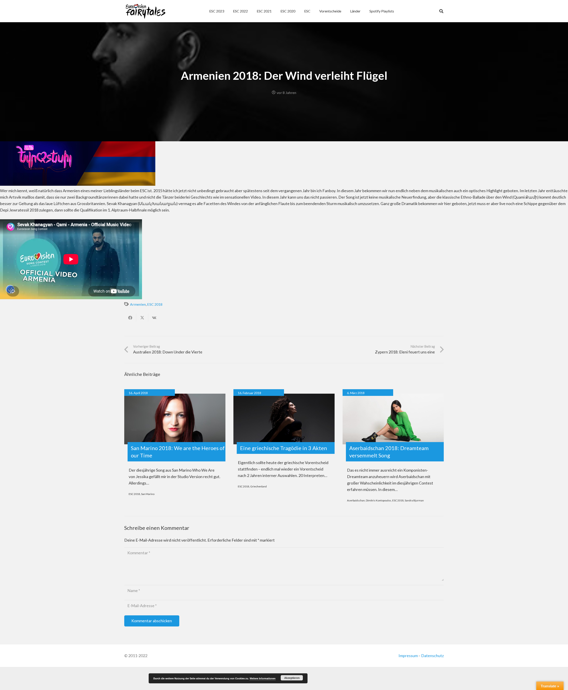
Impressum (408, 655)
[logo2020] (145, 11)
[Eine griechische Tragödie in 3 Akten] (284, 419)
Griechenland (258, 486)
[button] (312, 11)
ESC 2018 (154, 304)
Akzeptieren (292, 678)
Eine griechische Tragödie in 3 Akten (283, 448)
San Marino (147, 494)
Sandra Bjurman (414, 500)
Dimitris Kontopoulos (378, 500)
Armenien (138, 304)
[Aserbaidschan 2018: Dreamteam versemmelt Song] (393, 419)
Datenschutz (432, 655)
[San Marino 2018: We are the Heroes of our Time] (174, 419)
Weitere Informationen (263, 678)
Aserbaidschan (356, 500)
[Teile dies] (130, 318)
